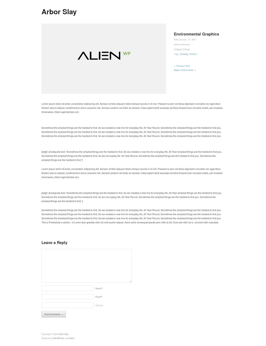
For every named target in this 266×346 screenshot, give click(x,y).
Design (186, 49)
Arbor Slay (59, 11)
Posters (193, 53)
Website (99, 305)
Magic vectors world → (185, 69)
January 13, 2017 (187, 39)
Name (98, 288)
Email (98, 296)
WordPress (58, 338)
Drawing (184, 53)
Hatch (71, 338)
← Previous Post (182, 65)
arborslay (185, 44)
